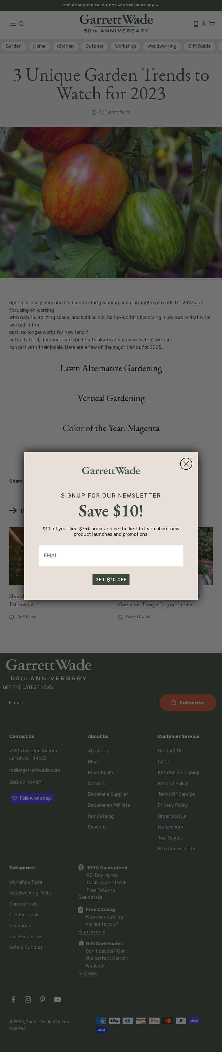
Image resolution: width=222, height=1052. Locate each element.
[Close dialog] (186, 464)
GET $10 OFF (111, 579)
